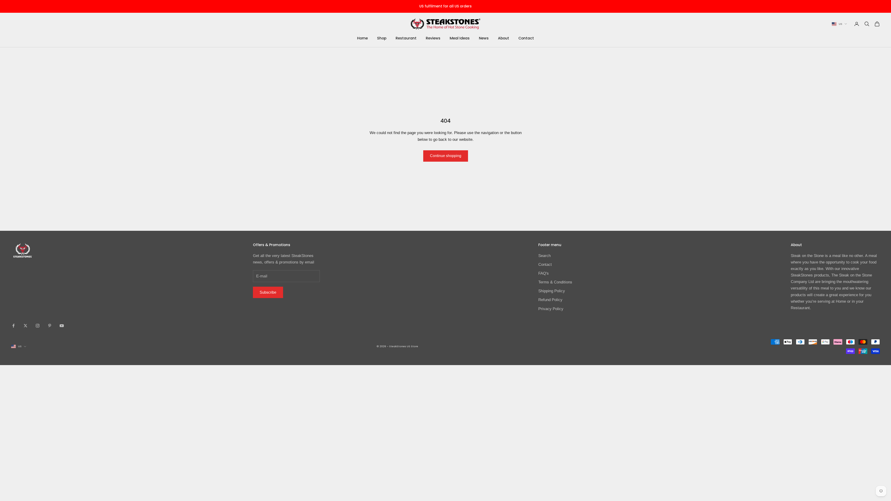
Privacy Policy (550, 309)
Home (362, 38)
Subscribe (268, 292)
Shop (381, 38)
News (484, 38)
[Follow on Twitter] (25, 325)
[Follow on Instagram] (37, 325)
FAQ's (543, 273)
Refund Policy (550, 300)
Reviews (433, 38)
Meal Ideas (460, 38)
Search (544, 256)
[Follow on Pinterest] (49, 325)
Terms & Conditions (555, 282)
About (503, 38)
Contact (526, 38)
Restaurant (406, 38)
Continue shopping (445, 156)
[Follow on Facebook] (13, 325)
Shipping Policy (551, 291)
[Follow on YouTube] (61, 325)
